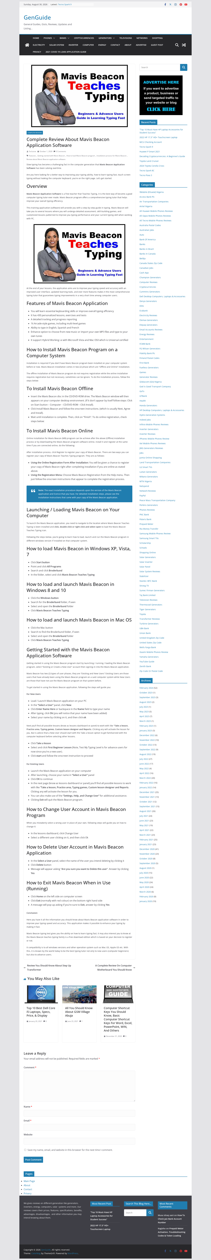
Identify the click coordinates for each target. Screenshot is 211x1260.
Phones (48, 38)
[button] (53, 38)
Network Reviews (148, 490)
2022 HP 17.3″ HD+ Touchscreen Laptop (158, 137)
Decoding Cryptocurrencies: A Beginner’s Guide (162, 156)
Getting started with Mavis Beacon (51, 155)
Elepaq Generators (148, 324)
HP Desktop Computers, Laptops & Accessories (162, 410)
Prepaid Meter (146, 524)
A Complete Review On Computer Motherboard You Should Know (113, 967)
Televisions (125, 38)
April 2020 (144, 887)
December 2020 (147, 849)
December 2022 (147, 735)
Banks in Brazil (147, 249)
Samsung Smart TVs (149, 538)
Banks (63, 38)
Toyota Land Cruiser (149, 161)
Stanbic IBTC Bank (148, 581)
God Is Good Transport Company (155, 386)
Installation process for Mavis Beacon (111, 155)
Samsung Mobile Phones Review (155, 533)
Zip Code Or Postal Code (151, 671)
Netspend (144, 486)
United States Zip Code (150, 642)
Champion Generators (150, 277)
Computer (88, 45)
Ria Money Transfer (149, 528)
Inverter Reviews (147, 434)
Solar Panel (145, 566)
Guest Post (157, 45)
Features (32, 155)
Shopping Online (148, 552)
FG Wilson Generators (150, 348)
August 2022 (145, 754)
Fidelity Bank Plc (147, 353)
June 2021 (144, 820)
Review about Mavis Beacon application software (46, 159)
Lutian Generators (148, 471)
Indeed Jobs (145, 419)
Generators (105, 38)
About (128, 45)
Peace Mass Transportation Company (157, 500)
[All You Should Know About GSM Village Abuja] (79, 987)
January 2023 (146, 730)
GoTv (142, 391)
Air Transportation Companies (154, 201)
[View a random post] (183, 45)
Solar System (56, 45)
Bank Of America (148, 239)
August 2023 (145, 702)
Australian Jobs (147, 230)
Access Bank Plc (147, 196)
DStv (142, 306)
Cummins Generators (150, 291)
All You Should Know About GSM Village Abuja (79, 1011)
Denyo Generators (148, 301)
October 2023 (146, 692)
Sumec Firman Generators (152, 590)
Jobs (142, 453)
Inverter (73, 45)
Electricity (39, 45)
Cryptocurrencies (84, 38)
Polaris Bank (145, 519)
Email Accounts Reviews (151, 329)
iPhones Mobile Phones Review (154, 438)
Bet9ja (143, 258)
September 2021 (147, 806)
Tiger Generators (148, 609)
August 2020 (145, 868)
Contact (115, 45)
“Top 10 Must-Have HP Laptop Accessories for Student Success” (101, 1216)
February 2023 (146, 725)
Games (143, 372)
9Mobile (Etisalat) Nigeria (152, 192)
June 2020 (144, 877)
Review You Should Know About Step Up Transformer (49, 967)
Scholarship (145, 543)
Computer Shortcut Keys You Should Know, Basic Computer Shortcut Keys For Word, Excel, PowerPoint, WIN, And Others (118, 1019)
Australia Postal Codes (150, 225)
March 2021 (145, 834)
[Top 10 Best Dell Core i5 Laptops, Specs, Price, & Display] (41, 987)
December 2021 (147, 792)
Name (28, 1106)
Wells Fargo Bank (148, 647)
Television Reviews (148, 600)
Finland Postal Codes (149, 358)
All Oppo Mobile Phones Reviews (155, 215)
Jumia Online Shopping (151, 457)
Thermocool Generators (151, 604)
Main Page (29, 1181)
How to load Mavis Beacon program (80, 155)
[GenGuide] (27, 45)
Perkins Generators (149, 505)
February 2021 (146, 839)
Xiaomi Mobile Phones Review (154, 652)
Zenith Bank (145, 666)
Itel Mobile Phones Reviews (153, 443)
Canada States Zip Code (151, 263)
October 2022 (146, 744)
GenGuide (37, 17)
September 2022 (147, 749)
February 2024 (146, 687)
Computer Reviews (35, 133)
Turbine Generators (149, 623)
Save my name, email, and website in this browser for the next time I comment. (70, 1150)
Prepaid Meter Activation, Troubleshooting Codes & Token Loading (171, 1232)
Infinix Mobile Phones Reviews (154, 424)
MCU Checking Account (151, 142)
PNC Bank (144, 514)
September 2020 (147, 863)
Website (28, 1134)
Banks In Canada (148, 253)
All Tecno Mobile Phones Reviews (155, 220)
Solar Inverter (146, 562)
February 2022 (146, 782)
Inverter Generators (149, 429)
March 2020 (145, 891)
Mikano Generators (149, 476)
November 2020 (147, 853)
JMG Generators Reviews (151, 448)
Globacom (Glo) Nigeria (151, 381)
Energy (102, 45)
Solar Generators (148, 557)
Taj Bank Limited (147, 595)
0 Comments (61, 151)
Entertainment (146, 339)
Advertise (141, 45)
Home (36, 38)
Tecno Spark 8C (147, 170)
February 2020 (146, 896)
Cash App (144, 272)
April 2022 (144, 773)
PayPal (143, 495)
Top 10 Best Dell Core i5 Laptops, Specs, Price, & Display (41, 1011)
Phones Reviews (147, 509)
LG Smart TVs (146, 467)
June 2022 (144, 763)
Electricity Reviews (148, 315)
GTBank (143, 396)
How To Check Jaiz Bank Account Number (171, 1219)
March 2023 (145, 721)
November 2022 (147, 740)
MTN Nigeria (146, 481)
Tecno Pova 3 (146, 175)
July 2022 (144, 759)
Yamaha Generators (149, 656)
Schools (143, 547)
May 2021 (144, 825)
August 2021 (145, 811)
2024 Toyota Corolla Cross (152, 165)
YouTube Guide (147, 661)
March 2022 (145, 778)
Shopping (157, 38)
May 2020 (144, 882)
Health (143, 400)
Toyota (143, 614)
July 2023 (144, 706)
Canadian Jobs (146, 268)
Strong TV (144, 585)
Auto (142, 234)
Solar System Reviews (150, 571)
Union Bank (145, 633)
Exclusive (32, 151)
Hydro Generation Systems (152, 415)
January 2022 (146, 787)
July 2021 (144, 816)
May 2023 (144, 711)
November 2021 (147, 797)
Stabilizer (144, 576)
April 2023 (144, 716)
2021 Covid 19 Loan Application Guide (66, 51)
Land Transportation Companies (155, 462)
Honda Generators (148, 405)
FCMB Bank (145, 343)
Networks (142, 38)
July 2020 (144, 872)
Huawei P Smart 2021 (150, 151)
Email (27, 1120)
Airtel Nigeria (146, 206)
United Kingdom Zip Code (152, 637)
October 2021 (146, 801)
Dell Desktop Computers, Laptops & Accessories (162, 296)
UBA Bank (144, 628)
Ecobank (144, 310)
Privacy (37, 51)
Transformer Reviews (150, 618)
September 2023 (147, 697)
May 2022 (144, 768)
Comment (30, 1067)
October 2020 (146, 858)
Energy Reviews (147, 334)
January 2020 (146, 901)
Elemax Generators (149, 320)
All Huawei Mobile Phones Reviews (156, 211)
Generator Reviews (149, 377)
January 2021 (146, 844)
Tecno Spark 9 (64, 4)
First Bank (144, 362)
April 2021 (144, 830)
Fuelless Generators (149, 367)
